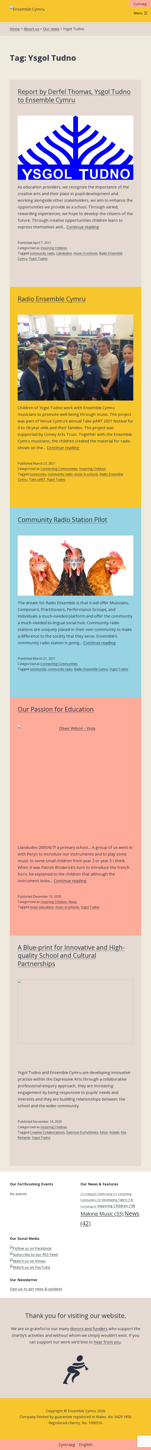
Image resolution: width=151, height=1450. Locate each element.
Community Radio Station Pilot (62, 519)
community (38, 474)
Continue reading (82, 227)
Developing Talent (117, 1200)
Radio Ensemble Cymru (52, 299)
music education (42, 907)
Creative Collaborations (47, 1132)
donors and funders (89, 1328)
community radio (42, 253)
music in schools (86, 253)
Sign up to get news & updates (36, 1288)
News (73, 902)
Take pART (37, 479)
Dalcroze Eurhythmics (82, 1132)
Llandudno (64, 253)
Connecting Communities (59, 469)
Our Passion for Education (56, 709)
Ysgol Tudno (38, 258)
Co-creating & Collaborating (98, 1193)
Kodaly (114, 1132)
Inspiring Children (54, 248)
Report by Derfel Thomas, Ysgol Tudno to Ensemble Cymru (74, 95)
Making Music (101, 1213)
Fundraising (88, 1206)
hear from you (107, 1342)
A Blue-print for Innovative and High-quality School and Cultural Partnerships (71, 955)
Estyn (104, 1132)
